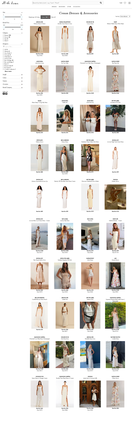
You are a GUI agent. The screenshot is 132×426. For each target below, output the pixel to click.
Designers (62, 6)
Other (69, 6)
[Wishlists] (125, 3)
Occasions (76, 6)
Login (121, 3)
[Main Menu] (129, 3)
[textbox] (68, 3)
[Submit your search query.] (4, 46)
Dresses (54, 6)
